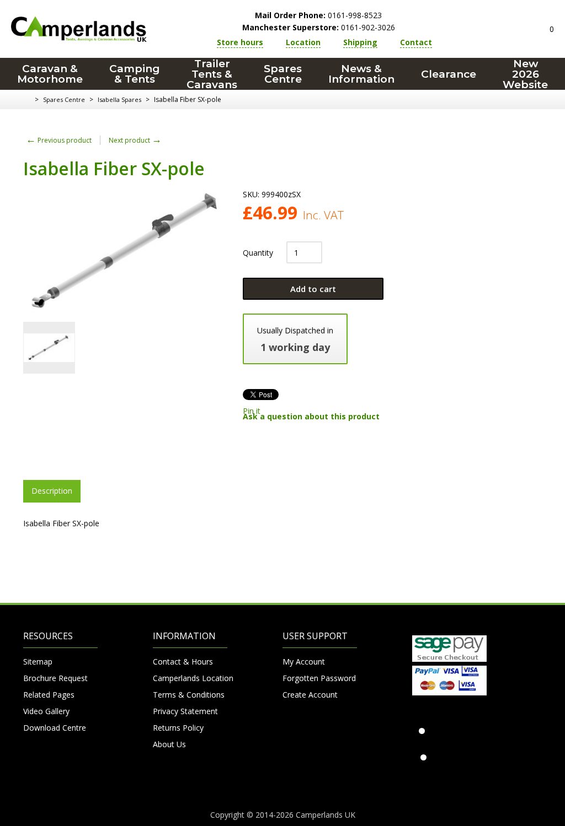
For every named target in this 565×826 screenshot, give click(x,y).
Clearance (448, 74)
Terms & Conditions (189, 694)
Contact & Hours (183, 661)
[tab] (52, 491)
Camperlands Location (190, 678)
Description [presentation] (51, 490)
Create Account (310, 694)
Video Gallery (46, 711)
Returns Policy (178, 727)
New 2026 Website (525, 74)
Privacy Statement (185, 711)
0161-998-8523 (318, 15)
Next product (135, 140)
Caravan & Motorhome (50, 73)
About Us (169, 744)
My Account (303, 661)
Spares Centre (283, 73)
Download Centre (54, 727)
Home (27, 100)
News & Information (361, 73)
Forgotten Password (319, 678)
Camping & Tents (134, 73)
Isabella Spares (119, 99)
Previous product (59, 140)
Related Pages (48, 694)
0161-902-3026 (318, 27)
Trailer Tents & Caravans (211, 74)
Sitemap (37, 661)
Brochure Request (55, 678)
